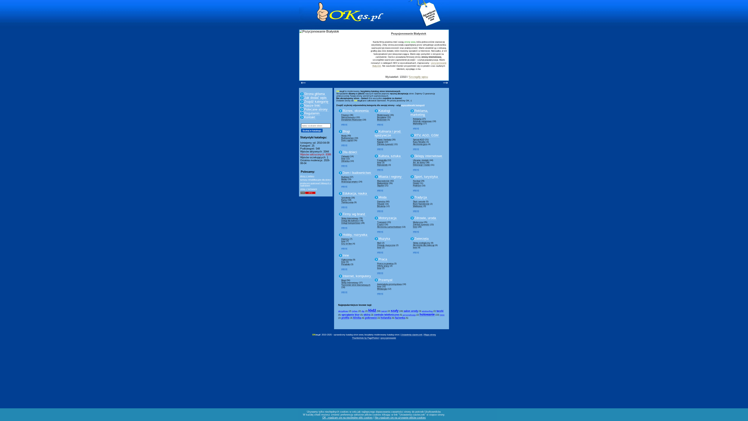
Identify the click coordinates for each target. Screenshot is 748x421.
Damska (381, 201)
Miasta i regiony (390, 177)
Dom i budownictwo (357, 173)
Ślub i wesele (419, 201)
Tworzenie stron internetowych (355, 285)
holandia (386, 317)
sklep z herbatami (308, 189)
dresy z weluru (307, 176)
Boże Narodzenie (421, 204)
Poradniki (345, 264)
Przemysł (385, 280)
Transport (381, 222)
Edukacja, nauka (355, 193)
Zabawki (345, 156)
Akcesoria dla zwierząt (423, 245)
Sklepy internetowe (428, 156)
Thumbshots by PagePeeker (365, 338)
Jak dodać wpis (315, 98)
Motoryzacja (387, 218)
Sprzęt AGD (418, 139)
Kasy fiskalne (419, 142)
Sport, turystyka (426, 177)
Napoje (380, 142)
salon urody (411, 311)
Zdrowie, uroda (425, 218)
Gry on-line (346, 243)
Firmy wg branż (354, 214)
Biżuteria (381, 206)
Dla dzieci (350, 152)
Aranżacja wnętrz (349, 181)
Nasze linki (312, 105)
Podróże (417, 185)
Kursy (344, 200)
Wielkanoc (418, 206)
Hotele (416, 183)
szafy (395, 310)
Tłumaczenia (347, 202)
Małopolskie (382, 183)
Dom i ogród (347, 140)
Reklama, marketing (419, 113)
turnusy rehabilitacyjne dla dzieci (315, 180)
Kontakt (309, 117)
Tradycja (420, 197)
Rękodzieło (382, 165)
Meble (344, 179)
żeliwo (355, 311)
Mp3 (379, 243)
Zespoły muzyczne (386, 245)
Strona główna (314, 94)
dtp (363, 311)
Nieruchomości (348, 117)
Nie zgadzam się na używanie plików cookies (400, 417)
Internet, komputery (357, 276)
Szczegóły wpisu (418, 76)
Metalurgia (382, 289)
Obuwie (380, 204)
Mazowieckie (383, 181)
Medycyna (418, 222)
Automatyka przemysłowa (389, 284)
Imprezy (345, 239)
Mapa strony (430, 334)
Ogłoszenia (346, 259)
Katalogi (384, 111)
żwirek (384, 311)
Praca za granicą (385, 263)
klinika (357, 317)
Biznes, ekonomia (356, 111)
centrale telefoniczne (386, 314)
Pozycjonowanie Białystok (408, 33)
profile (345, 317)
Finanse (345, 115)
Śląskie (380, 185)
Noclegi (416, 181)
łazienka (400, 317)
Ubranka (345, 161)
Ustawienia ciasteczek (411, 334)
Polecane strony (316, 109)
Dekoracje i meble (421, 165)
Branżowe (382, 120)
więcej (344, 124)
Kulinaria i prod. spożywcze (388, 133)
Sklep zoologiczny (421, 243)
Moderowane (383, 115)
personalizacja (409, 315)
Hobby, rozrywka (355, 235)
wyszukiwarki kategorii (413, 105)
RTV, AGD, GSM (426, 135)
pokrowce (371, 317)
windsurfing (427, 311)
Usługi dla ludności (350, 220)
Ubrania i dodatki (421, 160)
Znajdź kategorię (316, 101)
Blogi (346, 131)
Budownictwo (347, 138)
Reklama (417, 119)
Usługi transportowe (350, 223)
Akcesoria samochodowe (389, 227)
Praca (382, 259)
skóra (366, 314)
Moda (344, 135)
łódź (372, 310)
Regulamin (311, 113)
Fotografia (382, 160)
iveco (442, 315)
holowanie (427, 314)
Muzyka (384, 239)
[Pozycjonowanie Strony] (308, 193)
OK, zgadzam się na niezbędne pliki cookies (347, 417)
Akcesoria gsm (420, 144)
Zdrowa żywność (385, 144)
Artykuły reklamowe (422, 121)
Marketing (417, 123)
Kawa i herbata (384, 139)
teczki (440, 311)
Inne (343, 158)
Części (380, 224)
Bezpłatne (381, 117)
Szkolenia (345, 197)
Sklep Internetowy (349, 218)
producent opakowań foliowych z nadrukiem (315, 184)
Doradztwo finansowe (351, 120)
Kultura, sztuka (389, 156)
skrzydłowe (343, 311)
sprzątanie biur (350, 314)
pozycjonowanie (388, 338)
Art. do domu (419, 162)
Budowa (345, 177)
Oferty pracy (383, 266)
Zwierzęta (421, 239)
